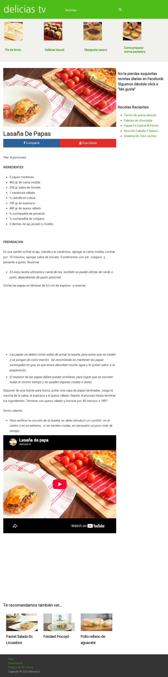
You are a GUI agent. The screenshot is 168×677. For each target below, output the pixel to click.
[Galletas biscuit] (53, 31)
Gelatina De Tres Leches (140, 136)
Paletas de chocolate (138, 120)
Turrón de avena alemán (140, 115)
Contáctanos (15, 663)
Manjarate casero (95, 49)
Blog (10, 659)
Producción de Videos (20, 667)
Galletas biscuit (54, 49)
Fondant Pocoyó (56, 637)
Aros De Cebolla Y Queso (141, 131)
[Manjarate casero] (92, 31)
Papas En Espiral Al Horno (141, 125)
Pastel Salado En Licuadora (19, 640)
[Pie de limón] (13, 31)
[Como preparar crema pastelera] (132, 31)
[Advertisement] (81, 182)
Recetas (70, 10)
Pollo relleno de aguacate (93, 640)
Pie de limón (13, 49)
